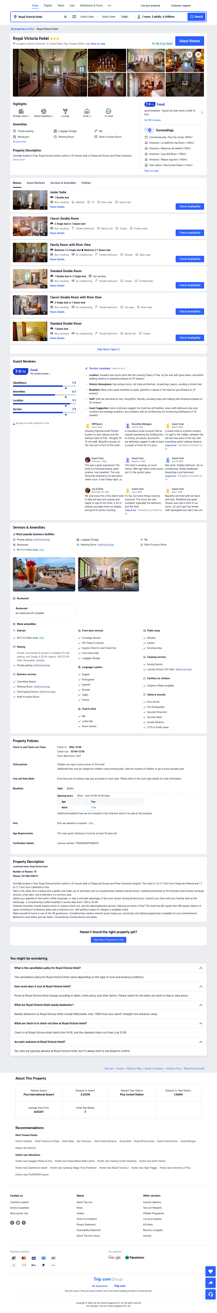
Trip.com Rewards (152, 1207)
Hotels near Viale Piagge (144, 1167)
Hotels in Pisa (173, 1068)
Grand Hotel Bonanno (105, 1141)
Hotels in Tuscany (154, 1068)
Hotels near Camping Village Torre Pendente (73, 1167)
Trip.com (108, 1068)
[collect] (210, 1271)
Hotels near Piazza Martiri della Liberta (75, 1161)
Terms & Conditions (87, 1219)
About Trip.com (85, 1202)
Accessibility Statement (89, 1230)
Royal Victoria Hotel (31, 38)
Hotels (120, 1068)
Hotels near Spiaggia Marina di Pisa (33, 1161)
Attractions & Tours (91, 5)
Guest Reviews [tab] (36, 182)
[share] (210, 1283)
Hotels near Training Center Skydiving (116, 1161)
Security (147, 1235)
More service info (19, 1213)
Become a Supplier (153, 1230)
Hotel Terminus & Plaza (47, 1141)
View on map (151, 170)
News (80, 1207)
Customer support (19, 1202)
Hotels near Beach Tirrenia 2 (114, 1167)
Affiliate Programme (153, 1213)
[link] (150, 5)
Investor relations (152, 1202)
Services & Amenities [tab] (63, 182)
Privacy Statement (86, 1224)
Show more (19, 159)
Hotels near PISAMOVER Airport (32, 1174)
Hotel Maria (68, 1141)
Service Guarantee (19, 1207)
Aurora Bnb (125, 1141)
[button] (110, 5)
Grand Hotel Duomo (167, 1141)
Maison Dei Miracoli (25, 1148)
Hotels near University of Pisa (175, 1167)
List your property (152, 1219)
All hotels (148, 1224)
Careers (80, 1213)
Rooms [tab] (17, 182)
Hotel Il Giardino (23, 1141)
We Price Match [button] (164, 43)
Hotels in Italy (134, 1068)
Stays (35, 5)
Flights (48, 5)
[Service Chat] (210, 1294)
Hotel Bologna (188, 1141)
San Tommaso (84, 1141)
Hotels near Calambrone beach (31, 1167)
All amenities (19, 141)
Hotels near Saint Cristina (152, 1161)
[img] (50, 73)
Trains (60, 5)
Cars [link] (72, 5)
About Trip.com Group (88, 1235)
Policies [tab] (86, 182)
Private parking (25, 539)
